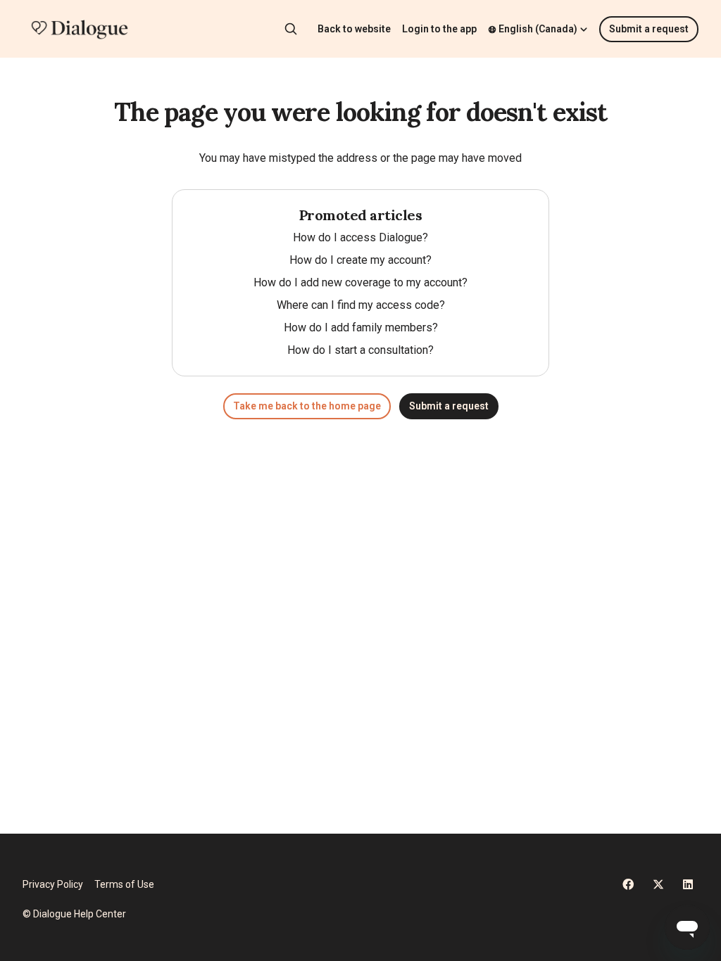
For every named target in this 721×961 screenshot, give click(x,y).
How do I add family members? (361, 327)
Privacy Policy (53, 884)
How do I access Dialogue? (360, 237)
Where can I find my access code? (361, 305)
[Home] (80, 29)
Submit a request (649, 28)
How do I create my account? (360, 260)
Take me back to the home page (307, 406)
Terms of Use (124, 884)
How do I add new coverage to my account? (360, 282)
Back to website (354, 28)
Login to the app (439, 28)
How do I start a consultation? (360, 350)
